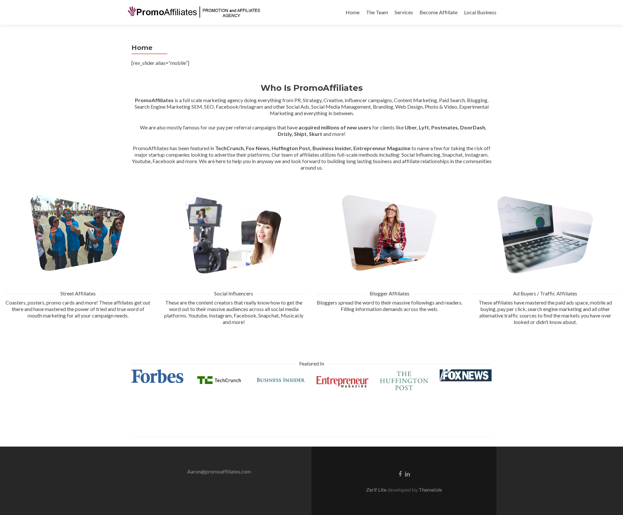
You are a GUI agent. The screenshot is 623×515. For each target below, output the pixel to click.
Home (353, 12)
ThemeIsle (430, 489)
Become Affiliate (439, 12)
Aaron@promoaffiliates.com (219, 471)
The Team (377, 12)
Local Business (480, 12)
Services (404, 12)
